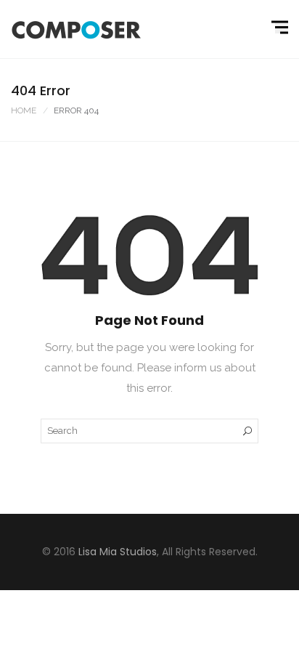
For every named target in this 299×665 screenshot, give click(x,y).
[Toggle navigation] (281, 27)
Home (23, 110)
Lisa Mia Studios (117, 551)
